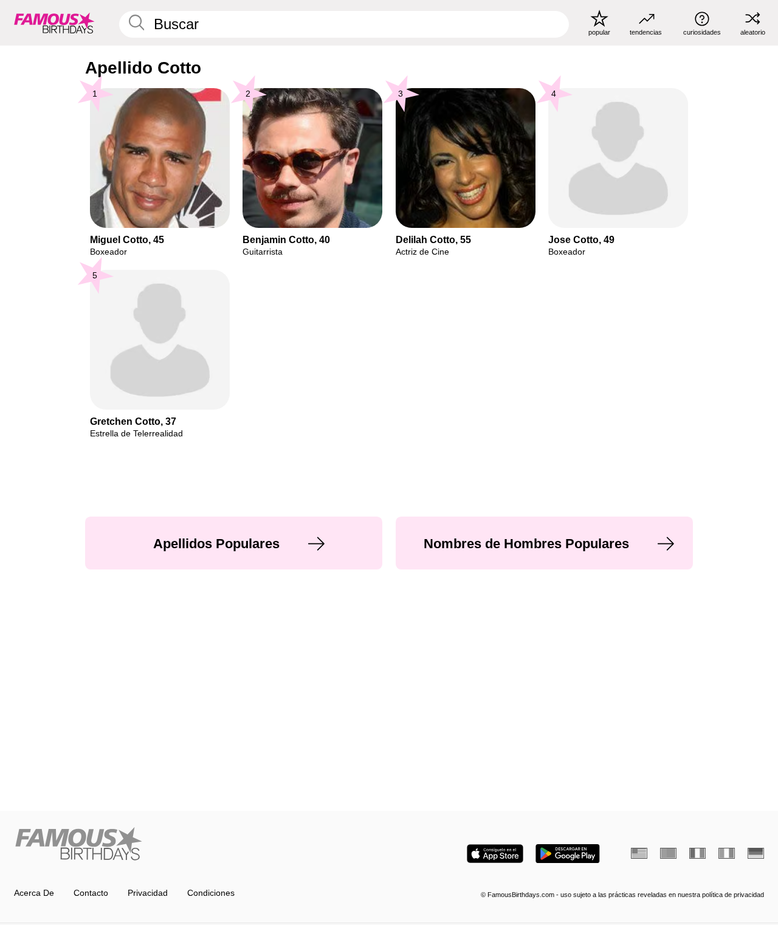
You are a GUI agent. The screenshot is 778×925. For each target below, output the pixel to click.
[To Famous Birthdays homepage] (54, 22)
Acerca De (34, 893)
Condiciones (211, 893)
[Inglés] (639, 853)
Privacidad (148, 893)
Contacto (91, 893)
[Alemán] (756, 853)
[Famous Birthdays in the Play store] (567, 853)
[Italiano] (726, 853)
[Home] (198, 845)
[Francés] (697, 853)
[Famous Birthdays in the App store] (495, 853)
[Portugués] (668, 853)
